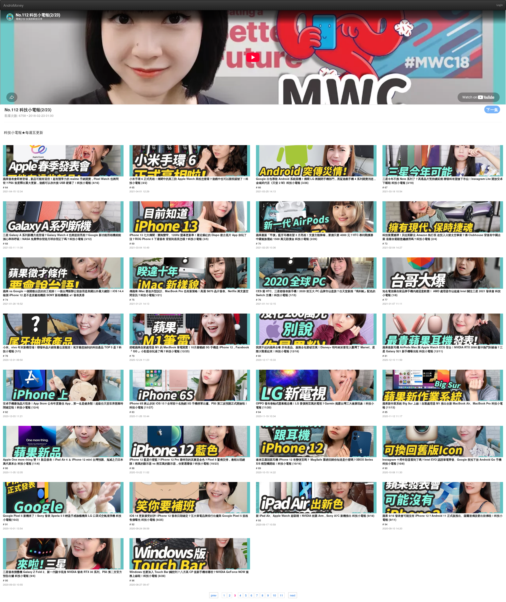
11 (281, 595)
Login (500, 5)
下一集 (492, 109)
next (292, 595)
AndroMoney (13, 5)
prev (213, 595)
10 (274, 595)
